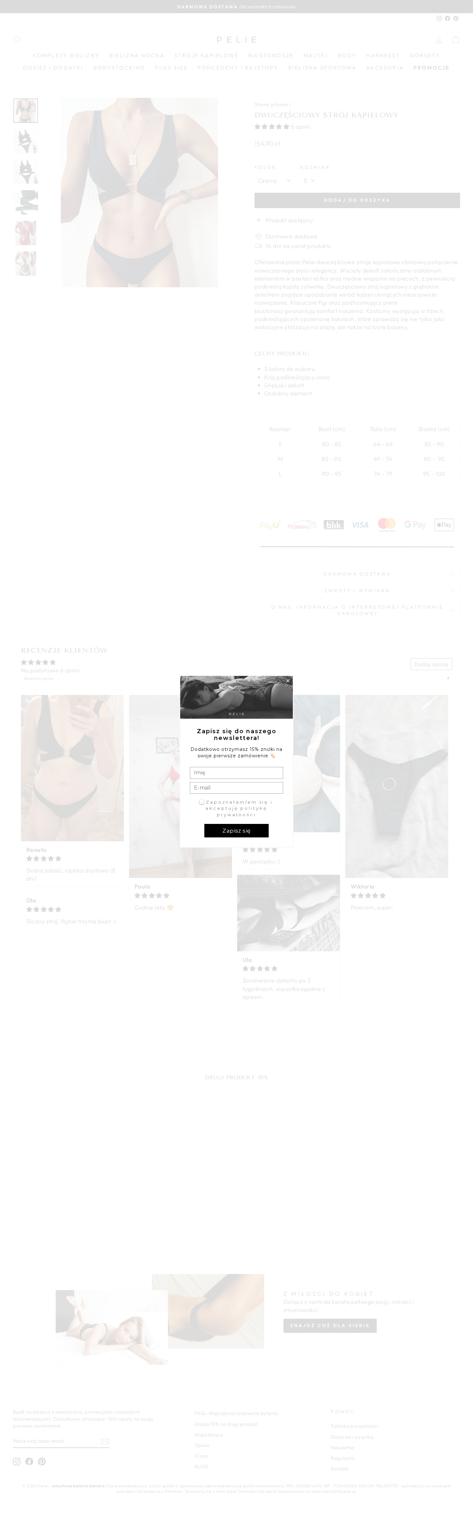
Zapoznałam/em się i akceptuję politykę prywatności (239, 808)
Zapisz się (236, 830)
